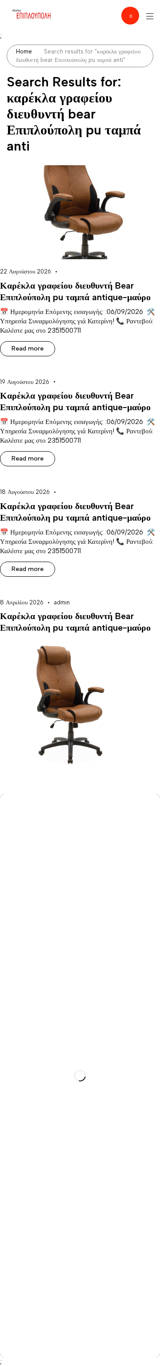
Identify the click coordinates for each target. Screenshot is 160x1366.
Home (24, 51)
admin (62, 602)
